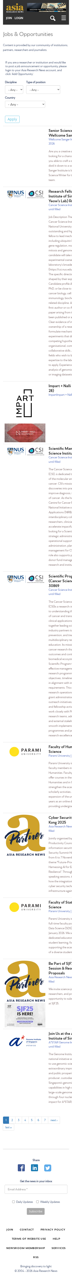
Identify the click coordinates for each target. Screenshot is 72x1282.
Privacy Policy (53, 1229)
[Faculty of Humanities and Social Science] (25, 751)
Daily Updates (24, 1201)
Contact (27, 1229)
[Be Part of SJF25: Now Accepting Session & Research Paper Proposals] (25, 982)
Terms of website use (29, 1238)
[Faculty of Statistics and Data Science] (25, 907)
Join (9, 18)
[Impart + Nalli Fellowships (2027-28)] (25, 403)
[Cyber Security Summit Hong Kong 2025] (25, 836)
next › (54, 1120)
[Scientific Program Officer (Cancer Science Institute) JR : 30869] (25, 579)
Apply (12, 119)
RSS (36, 1257)
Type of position (36, 82)
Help (56, 1238)
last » (8, 1127)
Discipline (11, 82)
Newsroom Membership (25, 1247)
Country (10, 97)
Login (19, 18)
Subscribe (35, 1211)
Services (59, 1247)
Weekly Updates (50, 1201)
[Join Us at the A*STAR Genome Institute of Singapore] (25, 1041)
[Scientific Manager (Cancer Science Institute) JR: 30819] (25, 451)
